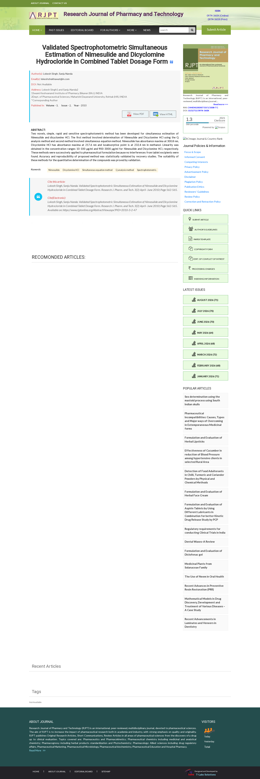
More (131, 30)
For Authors (109, 30)
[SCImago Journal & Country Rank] (203, 138)
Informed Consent (194, 156)
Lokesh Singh (50, 73)
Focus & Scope (192, 151)
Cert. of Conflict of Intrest (208, 259)
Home (36, 30)
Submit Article (216, 29)
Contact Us (59, 3)
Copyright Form (203, 249)
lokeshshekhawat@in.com (55, 78)
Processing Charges (203, 269)
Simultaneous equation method (97, 170)
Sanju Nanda (66, 73)
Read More (36, 750)
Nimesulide (54, 170)
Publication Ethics (194, 186)
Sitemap (106, 771)
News (147, 30)
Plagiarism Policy (193, 181)
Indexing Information (206, 279)
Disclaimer (190, 176)
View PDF (138, 113)
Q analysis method (125, 170)
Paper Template (201, 239)
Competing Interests (196, 161)
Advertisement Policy (196, 171)
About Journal (40, 3)
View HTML (166, 114)
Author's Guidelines (205, 229)
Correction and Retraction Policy (202, 201)
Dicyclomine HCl (71, 170)
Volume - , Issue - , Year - (66, 105)
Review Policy (192, 196)
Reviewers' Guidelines (196, 191)
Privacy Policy (192, 166)
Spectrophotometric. (147, 170)
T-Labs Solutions (206, 774)
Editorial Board (82, 30)
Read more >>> (220, 104)
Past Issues (56, 30)
